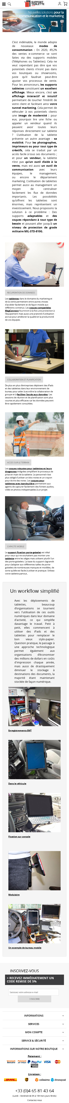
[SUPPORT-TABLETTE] (34, 4)
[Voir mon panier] (65, 4)
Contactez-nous (34, 1100)
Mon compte (33, 1032)
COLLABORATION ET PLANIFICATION (24, 379)
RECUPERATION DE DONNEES (21, 292)
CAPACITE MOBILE (15, 546)
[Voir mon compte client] (59, 4)
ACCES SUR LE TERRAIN (18, 462)
